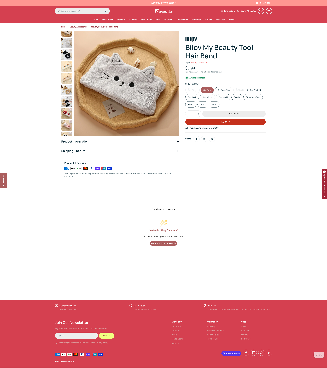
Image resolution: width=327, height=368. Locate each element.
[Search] (106, 11)
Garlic (214, 104)
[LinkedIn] (268, 3)
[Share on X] (204, 139)
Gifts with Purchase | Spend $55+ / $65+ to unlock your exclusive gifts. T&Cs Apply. (164, 3)
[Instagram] (261, 3)
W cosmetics (68, 361)
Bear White (207, 97)
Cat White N (255, 90)
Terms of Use (88, 342)
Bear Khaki (223, 97)
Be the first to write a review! (163, 243)
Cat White (194, 91)
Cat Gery (207, 90)
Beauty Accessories (78, 26)
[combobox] (82, 11)
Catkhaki (241, 91)
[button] (324, 184)
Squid (202, 104)
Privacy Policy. (102, 342)
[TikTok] (264, 3)
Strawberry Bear (253, 97)
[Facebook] (257, 3)
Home (64, 26)
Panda (237, 97)
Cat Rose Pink (224, 90)
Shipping (199, 72)
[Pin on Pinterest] (212, 139)
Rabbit (191, 104)
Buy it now (225, 122)
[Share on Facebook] (197, 139)
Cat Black (192, 97)
